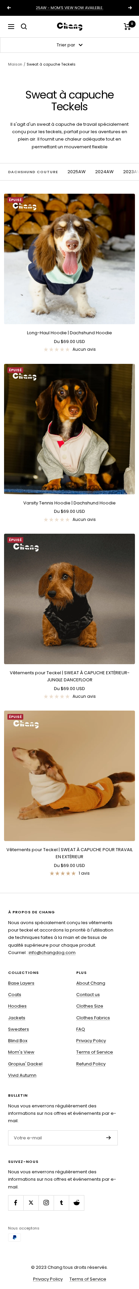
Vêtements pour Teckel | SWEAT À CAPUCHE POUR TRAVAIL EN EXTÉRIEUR (69, 853)
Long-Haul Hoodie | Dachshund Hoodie (69, 333)
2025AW (76, 171)
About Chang (90, 983)
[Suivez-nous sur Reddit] (76, 1202)
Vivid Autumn (22, 1075)
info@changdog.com (52, 952)
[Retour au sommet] (127, 1262)
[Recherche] (24, 27)
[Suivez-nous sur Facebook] (15, 1202)
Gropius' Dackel (25, 1064)
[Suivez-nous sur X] (30, 1202)
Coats (14, 994)
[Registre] (108, 1138)
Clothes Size (89, 1006)
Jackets (16, 1018)
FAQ (80, 1029)
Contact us (88, 994)
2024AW (104, 171)
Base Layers (21, 983)
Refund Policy (91, 1064)
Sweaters (18, 1029)
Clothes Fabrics (93, 1018)
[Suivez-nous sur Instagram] (46, 1202)
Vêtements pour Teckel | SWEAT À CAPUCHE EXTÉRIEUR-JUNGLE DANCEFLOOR (70, 676)
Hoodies (17, 1006)
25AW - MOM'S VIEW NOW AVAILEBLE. (69, 7)
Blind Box (17, 1040)
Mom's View (21, 1052)
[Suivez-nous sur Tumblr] (61, 1202)
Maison (15, 64)
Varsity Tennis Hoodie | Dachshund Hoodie (69, 503)
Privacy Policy (91, 1040)
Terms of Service (94, 1052)
